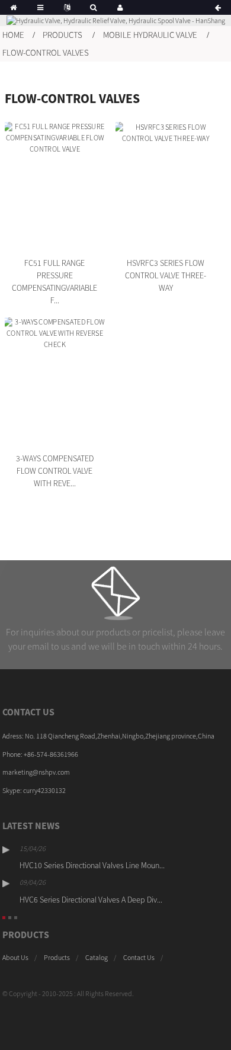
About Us (15, 957)
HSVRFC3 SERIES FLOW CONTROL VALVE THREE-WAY (165, 275)
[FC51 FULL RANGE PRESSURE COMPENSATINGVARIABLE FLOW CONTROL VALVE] (55, 187)
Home (13, 34)
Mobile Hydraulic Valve (150, 34)
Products (62, 34)
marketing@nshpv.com (36, 772)
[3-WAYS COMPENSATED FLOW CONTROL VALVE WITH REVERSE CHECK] (55, 382)
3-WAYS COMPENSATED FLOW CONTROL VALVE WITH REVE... (55, 471)
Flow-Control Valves (45, 52)
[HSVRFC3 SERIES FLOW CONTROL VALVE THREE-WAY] (166, 187)
